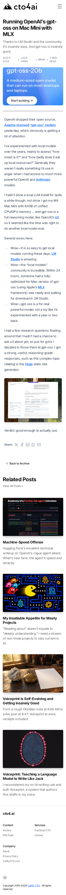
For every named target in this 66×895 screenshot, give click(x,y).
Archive (7, 830)
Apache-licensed (16, 125)
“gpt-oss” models (43, 125)
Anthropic (43, 179)
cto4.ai (8, 813)
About (6, 851)
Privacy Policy (10, 856)
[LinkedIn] (4, 877)
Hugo (29, 364)
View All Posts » (13, 486)
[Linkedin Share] (28, 445)
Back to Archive (19, 463)
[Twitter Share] (16, 445)
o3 (57, 217)
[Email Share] (39, 445)
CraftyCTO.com (11, 861)
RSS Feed (8, 835)
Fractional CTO (42, 830)
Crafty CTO (33, 885)
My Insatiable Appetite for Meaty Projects (30, 620)
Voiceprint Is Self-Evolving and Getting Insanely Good (28, 701)
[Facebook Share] (22, 445)
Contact (38, 835)
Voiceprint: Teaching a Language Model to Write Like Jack (30, 776)
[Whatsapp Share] (33, 445)
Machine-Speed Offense (23, 542)
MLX (41, 287)
